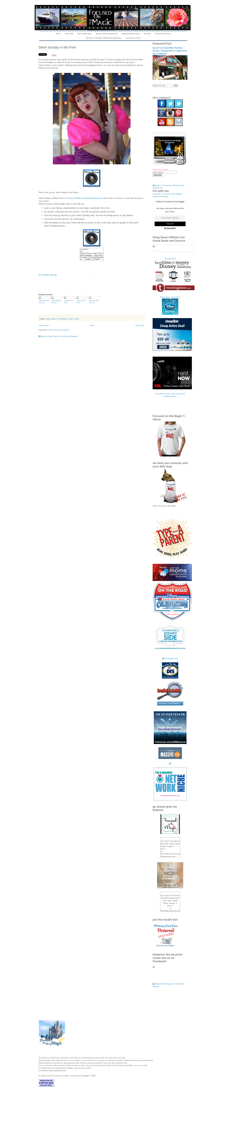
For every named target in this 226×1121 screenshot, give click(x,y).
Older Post (139, 325)
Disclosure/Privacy (162, 34)
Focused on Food (133, 38)
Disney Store (165, 297)
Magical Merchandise (131, 34)
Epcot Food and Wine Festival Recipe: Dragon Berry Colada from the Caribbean (170, 51)
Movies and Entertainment (107, 34)
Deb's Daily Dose (84, 34)
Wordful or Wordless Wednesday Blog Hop (103, 38)
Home (58, 34)
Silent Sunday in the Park (44, 301)
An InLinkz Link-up (47, 275)
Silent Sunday (73, 319)
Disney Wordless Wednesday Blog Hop (84, 198)
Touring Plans (170, 258)
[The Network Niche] (170, 800)
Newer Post (44, 325)
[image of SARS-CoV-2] (170, 188)
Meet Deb (69, 34)
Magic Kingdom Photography (56, 319)
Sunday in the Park (68, 301)
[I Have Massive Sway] (170, 758)
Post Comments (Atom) (59, 330)
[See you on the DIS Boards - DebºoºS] (170, 678)
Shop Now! (175, 297)
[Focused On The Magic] (154, 967)
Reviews (147, 34)
